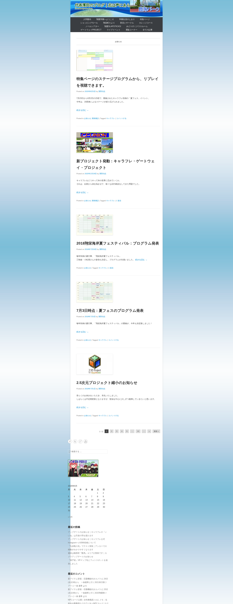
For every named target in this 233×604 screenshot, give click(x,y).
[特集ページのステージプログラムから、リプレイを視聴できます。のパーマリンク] (118, 60)
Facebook (70, 441)
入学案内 (87, 19)
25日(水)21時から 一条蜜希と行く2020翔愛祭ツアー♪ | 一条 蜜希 (88, 592)
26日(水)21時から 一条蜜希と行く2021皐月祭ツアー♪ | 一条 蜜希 (88, 582)
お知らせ (87, 118)
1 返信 (118, 201)
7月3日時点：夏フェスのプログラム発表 (110, 311)
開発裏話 (95, 118)
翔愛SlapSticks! (112, 26)
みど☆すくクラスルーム (137, 26)
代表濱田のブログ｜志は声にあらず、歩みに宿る (115, 5)
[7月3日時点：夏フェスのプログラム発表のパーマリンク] (118, 292)
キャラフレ (110, 118)
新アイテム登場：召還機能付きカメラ (84, 579)
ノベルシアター (92, 26)
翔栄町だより (109, 23)
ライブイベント (113, 30)
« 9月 (70, 517)
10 (138, 431)
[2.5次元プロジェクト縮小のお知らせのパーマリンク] (118, 364)
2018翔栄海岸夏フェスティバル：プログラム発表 (117, 243)
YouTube (86, 441)
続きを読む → (82, 110)
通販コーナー (131, 30)
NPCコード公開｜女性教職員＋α (82, 600)
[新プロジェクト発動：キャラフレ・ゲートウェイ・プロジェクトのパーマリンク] (118, 142)
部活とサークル (127, 23)
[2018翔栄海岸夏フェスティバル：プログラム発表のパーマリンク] (118, 224)
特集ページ (145, 19)
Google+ (80, 441)
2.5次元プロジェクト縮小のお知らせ (106, 383)
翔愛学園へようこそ (105, 19)
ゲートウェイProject (91, 30)
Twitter (75, 441)
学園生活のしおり (127, 19)
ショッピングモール (89, 23)
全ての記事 (147, 30)
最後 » (156, 431)
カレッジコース (146, 23)
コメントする (121, 118)
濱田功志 (101, 91)
